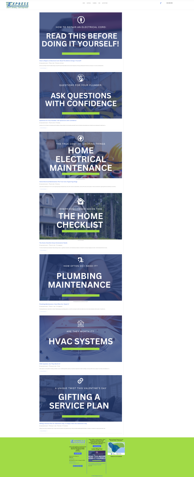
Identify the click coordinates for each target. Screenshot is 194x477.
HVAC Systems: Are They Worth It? (49, 364)
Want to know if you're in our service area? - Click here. (116, 440)
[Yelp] (82, 466)
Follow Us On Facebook (116, 456)
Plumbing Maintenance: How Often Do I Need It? (54, 304)
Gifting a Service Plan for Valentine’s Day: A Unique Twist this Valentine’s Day (63, 423)
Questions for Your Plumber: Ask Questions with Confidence (57, 120)
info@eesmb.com (72, 461)
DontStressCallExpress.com (74, 463)
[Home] (80, 466)
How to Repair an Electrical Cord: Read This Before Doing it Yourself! (60, 61)
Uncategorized (59, 245)
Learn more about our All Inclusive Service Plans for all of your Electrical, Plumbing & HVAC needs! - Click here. (77, 449)
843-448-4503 (71, 458)
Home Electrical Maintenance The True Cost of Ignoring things (58, 181)
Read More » (90, 467)
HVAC (59, 366)
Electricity (57, 63)
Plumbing (58, 122)
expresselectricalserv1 (44, 63)
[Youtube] (78, 466)
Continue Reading (43, 67)
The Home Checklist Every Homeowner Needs (53, 243)
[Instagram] (76, 466)
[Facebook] (74, 466)
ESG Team (62, 63)
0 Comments (66, 425)
